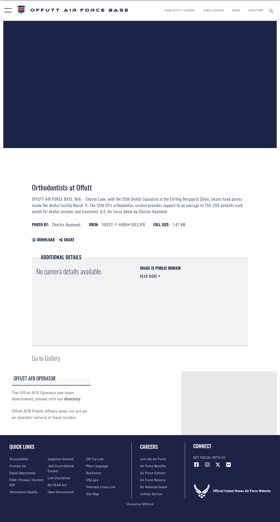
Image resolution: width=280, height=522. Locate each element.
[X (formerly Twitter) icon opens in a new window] (218, 464)
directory (72, 399)
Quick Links (21, 446)
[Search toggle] (272, 10)
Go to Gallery (46, 358)
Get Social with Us (209, 458)
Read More (149, 276)
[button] (7, 10)
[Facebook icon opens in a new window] (196, 464)
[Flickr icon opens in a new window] (228, 464)
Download (45, 239)
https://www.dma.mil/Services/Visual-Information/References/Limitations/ (179, 313)
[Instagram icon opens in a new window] (207, 464)
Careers (149, 446)
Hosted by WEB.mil (140, 504)
